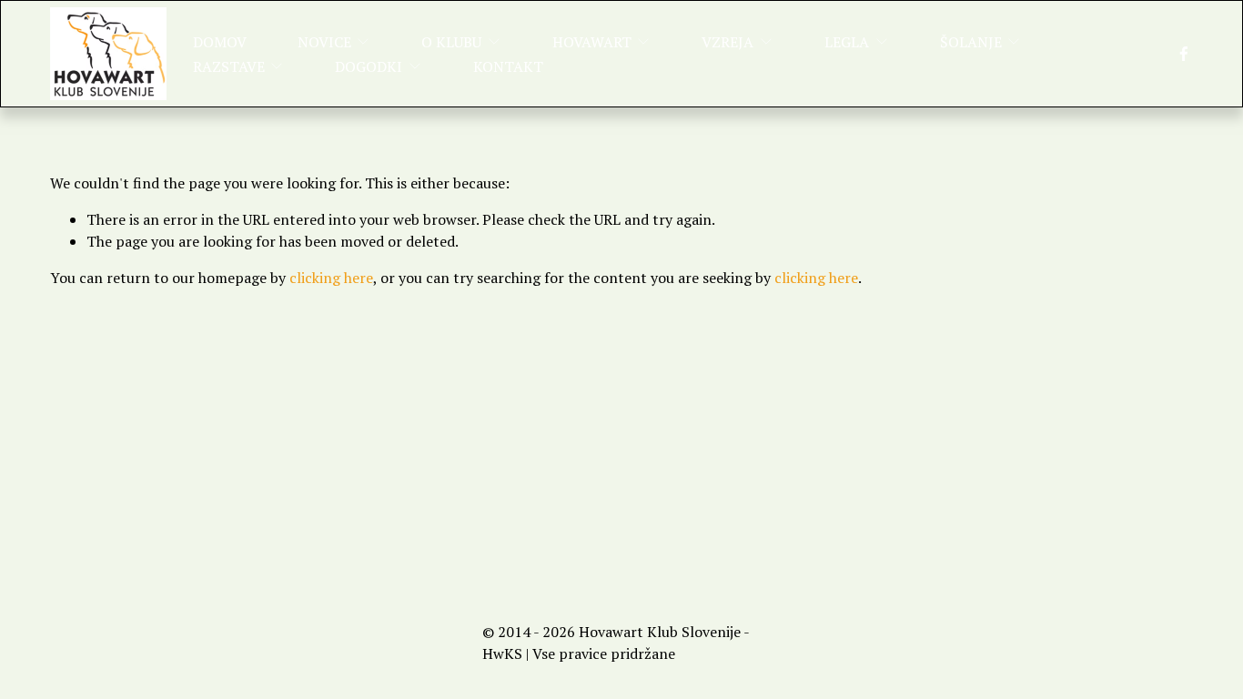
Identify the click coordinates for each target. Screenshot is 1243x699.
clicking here (331, 278)
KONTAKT (508, 66)
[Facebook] (1184, 54)
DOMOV (220, 42)
